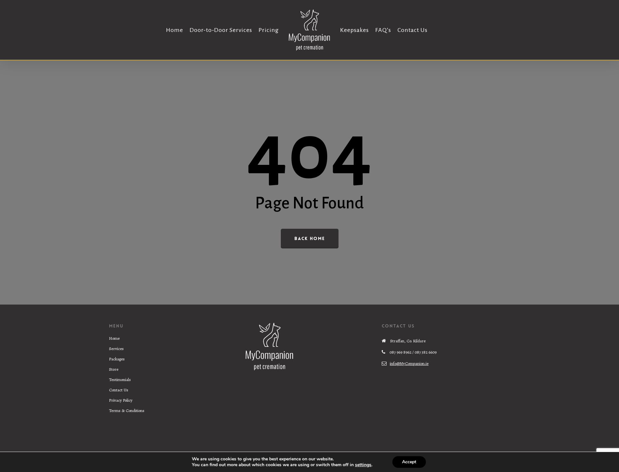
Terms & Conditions (126, 410)
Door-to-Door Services (221, 30)
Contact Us (412, 30)
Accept (409, 462)
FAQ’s (383, 30)
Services (116, 348)
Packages (117, 359)
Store (113, 369)
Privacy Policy (121, 400)
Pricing (269, 30)
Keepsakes (354, 30)
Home (174, 30)
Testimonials (120, 379)
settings (363, 465)
